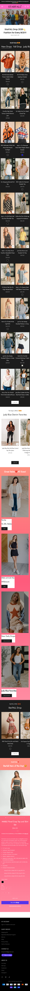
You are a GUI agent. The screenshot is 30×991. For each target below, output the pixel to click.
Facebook (3, 968)
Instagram (4, 972)
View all (15, 402)
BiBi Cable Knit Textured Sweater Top (22, 183)
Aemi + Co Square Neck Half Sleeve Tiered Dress (22, 288)
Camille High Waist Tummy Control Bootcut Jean (8, 113)
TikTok (2, 970)
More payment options (15, 906)
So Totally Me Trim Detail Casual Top (22, 112)
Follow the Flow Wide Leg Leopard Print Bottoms (22, 217)
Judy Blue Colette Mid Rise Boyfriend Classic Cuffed (22, 394)
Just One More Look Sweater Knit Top (22, 252)
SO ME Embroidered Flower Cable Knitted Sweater (7, 77)
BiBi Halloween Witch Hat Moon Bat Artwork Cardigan (8, 147)
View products (6, 641)
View (4, 528)
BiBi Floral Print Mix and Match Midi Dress (10, 742)
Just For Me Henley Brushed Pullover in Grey (22, 323)
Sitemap (3, 965)
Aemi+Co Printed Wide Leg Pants (7, 323)
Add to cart (15, 898)
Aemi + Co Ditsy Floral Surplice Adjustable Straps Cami (8, 253)
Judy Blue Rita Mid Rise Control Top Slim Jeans (10, 449)
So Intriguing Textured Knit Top (8, 183)
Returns (3, 937)
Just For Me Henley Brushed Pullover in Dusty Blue (7, 358)
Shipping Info (4, 932)
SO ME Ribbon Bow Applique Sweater (22, 76)
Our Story (3, 963)
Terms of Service (5, 944)
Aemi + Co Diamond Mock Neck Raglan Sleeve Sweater (22, 148)
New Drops (6, 46)
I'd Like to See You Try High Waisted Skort (7, 288)
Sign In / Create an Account (8, 924)
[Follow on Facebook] (2, 977)
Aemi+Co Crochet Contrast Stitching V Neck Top (22, 358)
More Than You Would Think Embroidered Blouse (8, 394)
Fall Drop (17, 46)
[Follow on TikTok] (9, 977)
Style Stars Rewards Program (8, 934)
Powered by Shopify (18, 981)
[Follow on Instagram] (5, 977)
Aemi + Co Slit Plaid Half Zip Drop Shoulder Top (7, 217)
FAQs (2, 939)
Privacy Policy (4, 941)
